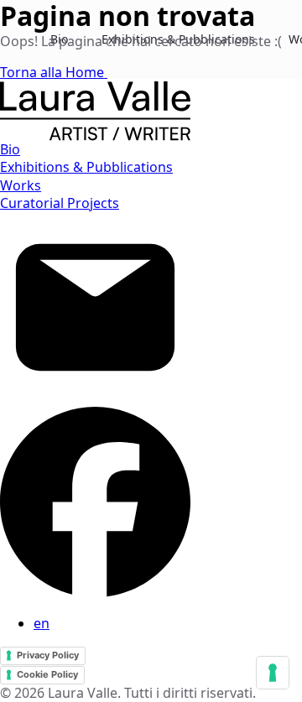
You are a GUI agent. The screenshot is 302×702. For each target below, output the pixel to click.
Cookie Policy (47, 674)
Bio (10, 150)
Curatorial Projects (59, 203)
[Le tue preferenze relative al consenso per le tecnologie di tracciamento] (273, 673)
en (41, 623)
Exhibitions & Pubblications (86, 167)
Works (20, 186)
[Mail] (95, 397)
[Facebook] (95, 592)
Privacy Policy (48, 655)
